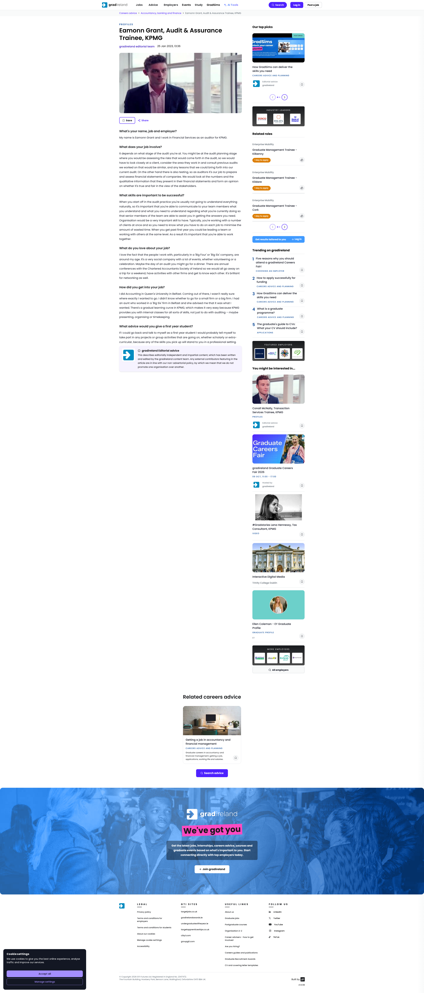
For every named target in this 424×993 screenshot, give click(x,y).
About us (229, 912)
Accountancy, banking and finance (161, 13)
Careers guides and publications (241, 952)
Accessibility (143, 946)
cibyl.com (186, 935)
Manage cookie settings (149, 940)
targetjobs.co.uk (189, 911)
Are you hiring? (232, 946)
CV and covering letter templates (241, 965)
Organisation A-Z (233, 931)
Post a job (313, 5)
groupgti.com (188, 941)
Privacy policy (144, 912)
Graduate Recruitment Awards (240, 959)
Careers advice (128, 13)
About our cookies (146, 934)
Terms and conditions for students (154, 927)
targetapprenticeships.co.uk (195, 929)
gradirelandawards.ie (192, 917)
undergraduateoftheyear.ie (194, 923)
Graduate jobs (232, 918)
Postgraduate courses (236, 924)
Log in (296, 5)
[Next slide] (285, 97)
